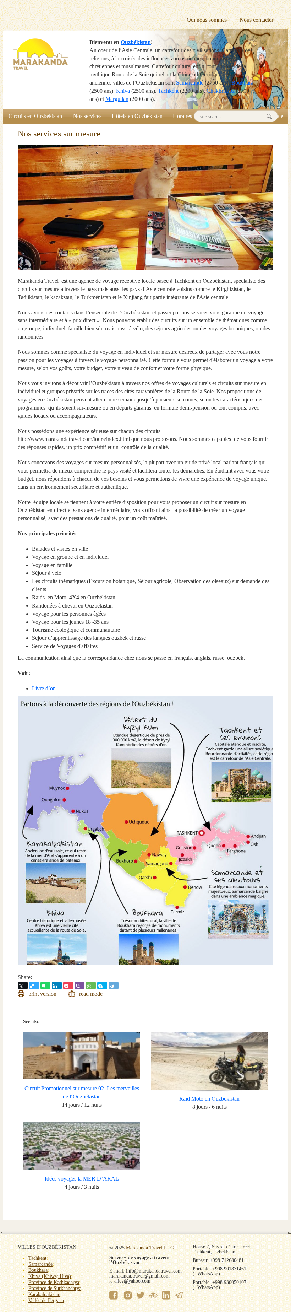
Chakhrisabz (221, 91)
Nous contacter (256, 20)
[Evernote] (45, 985)
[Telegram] (114, 985)
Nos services (87, 116)
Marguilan (116, 99)
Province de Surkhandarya (54, 1288)
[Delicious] (34, 985)
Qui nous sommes (207, 20)
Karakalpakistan (44, 1294)
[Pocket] (68, 985)
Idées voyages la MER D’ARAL (82, 1179)
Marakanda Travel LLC (150, 1248)
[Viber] (79, 985)
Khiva (123, 91)
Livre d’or (43, 688)
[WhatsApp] (91, 985)
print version (42, 994)
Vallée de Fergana (46, 1300)
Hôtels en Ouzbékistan (137, 116)
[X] (23, 985)
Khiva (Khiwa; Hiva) (49, 1276)
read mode (91, 994)
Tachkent (168, 91)
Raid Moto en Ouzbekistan (209, 1099)
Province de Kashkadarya (53, 1282)
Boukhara (242, 83)
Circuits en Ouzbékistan (35, 116)
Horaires (182, 116)
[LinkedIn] (57, 985)
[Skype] (102, 985)
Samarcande (190, 83)
